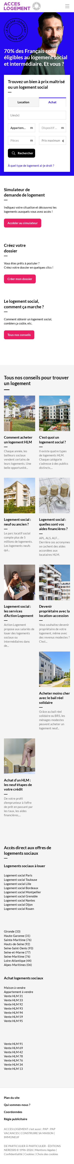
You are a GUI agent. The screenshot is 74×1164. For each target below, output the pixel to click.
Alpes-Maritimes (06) (18, 965)
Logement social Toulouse (20, 879)
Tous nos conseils (19, 335)
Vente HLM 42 (13, 1052)
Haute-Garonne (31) (17, 935)
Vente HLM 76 (13, 1060)
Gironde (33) (12, 931)
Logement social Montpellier (22, 892)
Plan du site (12, 1097)
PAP (45, 1129)
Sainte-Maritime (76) (18, 940)
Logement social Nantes (19, 900)
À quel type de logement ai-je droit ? (31, 165)
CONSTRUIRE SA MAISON (37, 1133)
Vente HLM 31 (13, 996)
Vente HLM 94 (13, 1012)
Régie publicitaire (15, 1119)
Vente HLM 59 (13, 1016)
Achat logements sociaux (23, 978)
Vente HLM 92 (13, 1004)
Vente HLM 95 (13, 1021)
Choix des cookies (47, 1154)
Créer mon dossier (19, 279)
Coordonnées (13, 1112)
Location (23, 102)
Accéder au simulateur (22, 223)
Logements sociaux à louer (24, 866)
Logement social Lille (17, 884)
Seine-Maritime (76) (17, 956)
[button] (21, 127)
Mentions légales (45, 1150)
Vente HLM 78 (13, 1056)
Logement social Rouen (19, 908)
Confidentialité (13, 1154)
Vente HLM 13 (13, 1068)
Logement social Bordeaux (21, 888)
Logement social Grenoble (21, 896)
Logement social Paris (18, 875)
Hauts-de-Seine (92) (17, 944)
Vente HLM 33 (13, 1000)
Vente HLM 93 (13, 1008)
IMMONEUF (11, 1137)
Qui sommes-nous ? (17, 1105)
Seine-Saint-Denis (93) (18, 948)
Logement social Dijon (18, 904)
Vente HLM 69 (13, 1048)
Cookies (29, 1154)
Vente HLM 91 (13, 1044)
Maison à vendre (14, 987)
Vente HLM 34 (13, 1064)
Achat (52, 102)
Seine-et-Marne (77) (17, 952)
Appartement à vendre (18, 992)
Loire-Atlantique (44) (18, 960)
